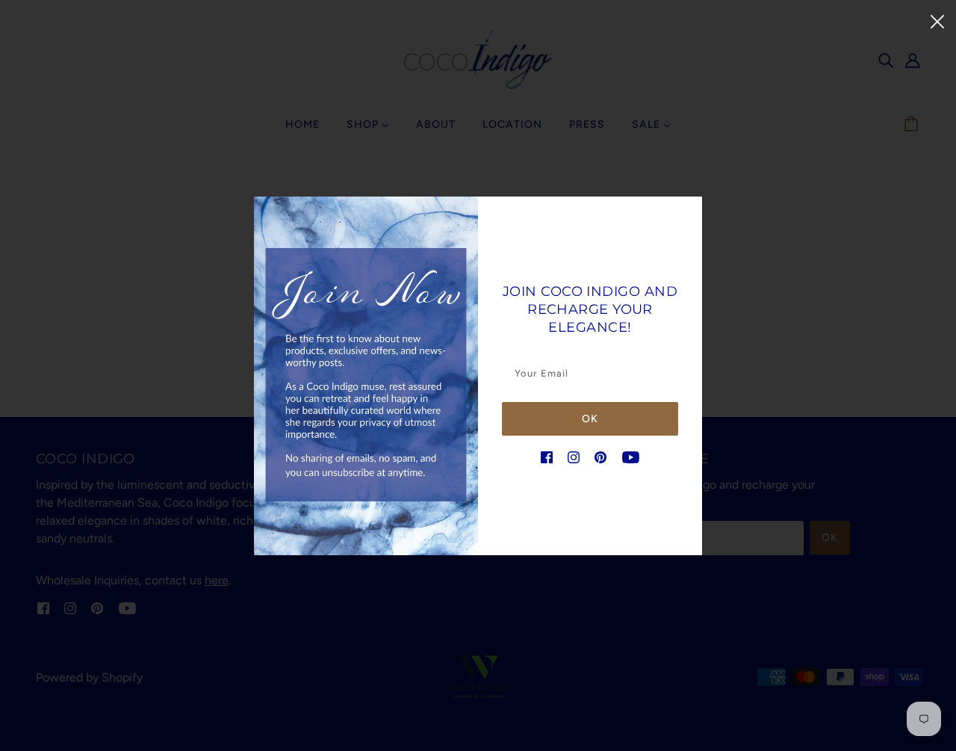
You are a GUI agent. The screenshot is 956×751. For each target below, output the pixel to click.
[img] (546, 457)
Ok (590, 418)
